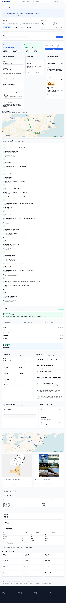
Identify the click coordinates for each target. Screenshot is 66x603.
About (51, 590)
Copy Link (15, 27)
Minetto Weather (51, 63)
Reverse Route (7, 27)
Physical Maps (20, 590)
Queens (37, 478)
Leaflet (55, 136)
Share (22, 27)
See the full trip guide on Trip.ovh (17, 581)
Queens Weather (51, 79)
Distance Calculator (37, 590)
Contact (51, 595)
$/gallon (46, 45)
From (4, 35)
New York (12, 5)
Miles (58, 45)
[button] (26, 116)
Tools (32, 1)
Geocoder (35, 592)
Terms (51, 592)
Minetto (16, 5)
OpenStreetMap (59, 136)
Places (23, 1)
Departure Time (5, 61)
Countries (3, 590)
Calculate (54, 49)
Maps (28, 1)
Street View (36, 593)
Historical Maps (20, 593)
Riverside (29, 63)
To (29, 35)
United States (7, 5)
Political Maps (20, 592)
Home (3, 5)
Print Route (29, 27)
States (3, 592)
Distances (37, 1)
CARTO (63, 136)
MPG (52, 45)
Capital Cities (4, 593)
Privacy (51, 593)
